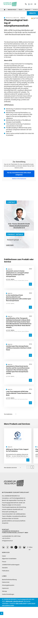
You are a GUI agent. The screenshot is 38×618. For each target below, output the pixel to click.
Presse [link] (4, 561)
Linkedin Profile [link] (3, 547)
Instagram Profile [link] (20, 547)
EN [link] (29, 4)
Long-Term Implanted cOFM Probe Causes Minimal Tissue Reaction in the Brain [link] (18, 393)
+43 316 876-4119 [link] (19, 227)
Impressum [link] (5, 588)
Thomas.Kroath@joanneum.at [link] (19, 226)
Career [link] (4, 556)
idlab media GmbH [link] (21, 603)
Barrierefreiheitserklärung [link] (9, 579)
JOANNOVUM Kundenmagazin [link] (10, 564)
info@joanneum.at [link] (7, 540)
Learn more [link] (9, 245)
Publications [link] (5, 570)
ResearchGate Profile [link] (15, 547)
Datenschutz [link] (5, 582)
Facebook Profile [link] (7, 547)
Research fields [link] (12, 9)
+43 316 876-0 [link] (6, 538)
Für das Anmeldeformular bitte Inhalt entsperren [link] (19, 174)
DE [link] (31, 4)
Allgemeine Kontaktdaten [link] (9, 558)
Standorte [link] (5, 567)
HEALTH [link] (20, 9)
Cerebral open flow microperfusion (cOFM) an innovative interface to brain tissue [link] (18, 348)
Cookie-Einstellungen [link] (8, 594)
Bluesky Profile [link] (24, 547)
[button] (28, 467)
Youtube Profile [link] (11, 547)
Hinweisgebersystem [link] (8, 585)
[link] (1, 613)
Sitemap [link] (4, 591)
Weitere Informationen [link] (19, 178)
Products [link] (27, 9)
